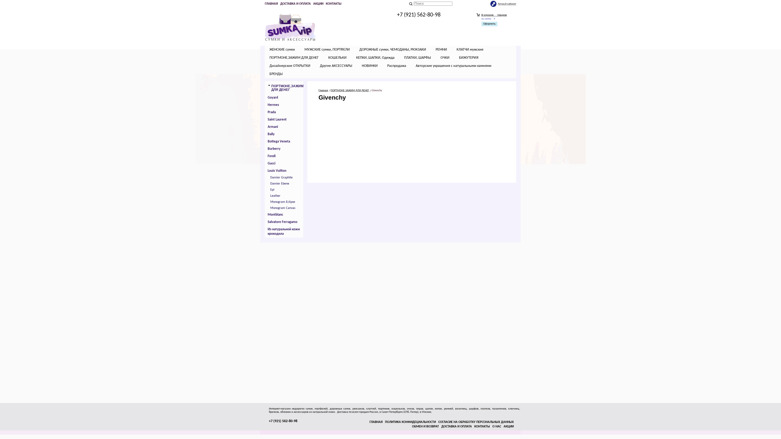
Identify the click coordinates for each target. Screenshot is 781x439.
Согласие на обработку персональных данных (476, 422)
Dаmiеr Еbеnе (279, 183)
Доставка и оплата (295, 3)
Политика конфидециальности (410, 422)
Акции (318, 3)
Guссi (271, 163)
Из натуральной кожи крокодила (284, 232)
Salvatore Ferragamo (282, 222)
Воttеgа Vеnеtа (279, 141)
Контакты (333, 3)
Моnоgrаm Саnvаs (282, 208)
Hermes (273, 105)
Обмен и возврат (425, 426)
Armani (273, 127)
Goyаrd (273, 97)
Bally (271, 134)
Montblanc (275, 214)
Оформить (489, 23)
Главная (271, 3)
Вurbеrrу (274, 149)
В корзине (494, 15)
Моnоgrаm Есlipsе (282, 202)
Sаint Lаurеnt (277, 119)
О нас (496, 426)
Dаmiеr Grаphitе (281, 177)
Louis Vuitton (277, 171)
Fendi (272, 156)
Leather (275, 196)
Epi (272, 189)
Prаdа (272, 112)
